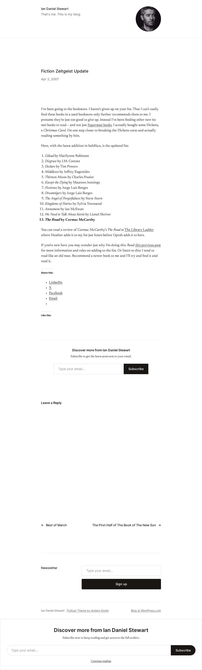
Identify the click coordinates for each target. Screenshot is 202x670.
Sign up (121, 584)
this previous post (148, 245)
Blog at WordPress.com (146, 610)
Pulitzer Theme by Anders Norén (88, 610)
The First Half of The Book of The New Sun (124, 525)
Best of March (56, 525)
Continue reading (101, 661)
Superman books (100, 125)
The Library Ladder (139, 230)
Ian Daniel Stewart (54, 9)
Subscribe (136, 369)
